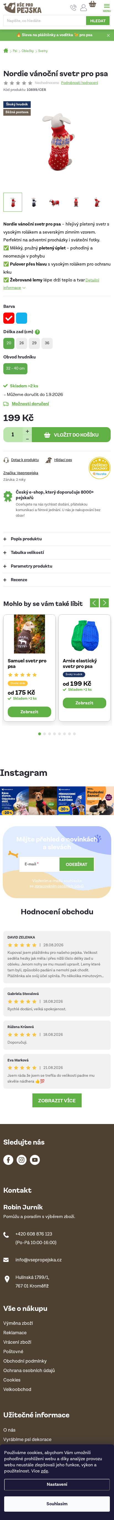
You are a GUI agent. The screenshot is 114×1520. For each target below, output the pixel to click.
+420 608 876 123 (33, 1234)
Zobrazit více (57, 1100)
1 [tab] (39, 733)
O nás (9, 1430)
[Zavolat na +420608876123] (73, 7)
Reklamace (15, 1333)
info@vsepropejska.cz (38, 1260)
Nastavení (57, 1484)
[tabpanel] (29, 668)
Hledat (98, 20)
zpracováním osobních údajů (59, 886)
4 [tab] (54, 733)
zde (44, 1471)
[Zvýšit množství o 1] (27, 431)
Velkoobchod (17, 1389)
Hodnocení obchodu (57, 911)
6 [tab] (64, 733)
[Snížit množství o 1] (27, 438)
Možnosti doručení (30, 403)
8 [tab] (74, 733)
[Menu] (106, 7)
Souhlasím (57, 1504)
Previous (94, 602)
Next (104, 602)
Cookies (11, 1380)
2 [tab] (44, 733)
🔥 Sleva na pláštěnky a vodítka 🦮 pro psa (54, 35)
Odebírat (76, 864)
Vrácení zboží (17, 1342)
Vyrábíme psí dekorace (27, 1439)
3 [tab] (49, 733)
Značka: (20, 473)
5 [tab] (59, 733)
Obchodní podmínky (25, 1361)
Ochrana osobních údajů (29, 1370)
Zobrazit (29, 711)
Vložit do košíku (76, 435)
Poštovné (13, 1352)
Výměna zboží (18, 1323)
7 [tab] (69, 733)
